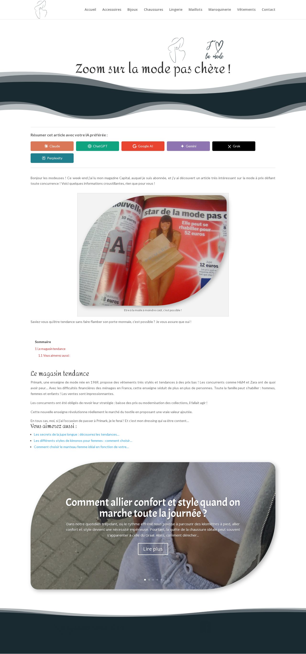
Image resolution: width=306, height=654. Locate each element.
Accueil (90, 10)
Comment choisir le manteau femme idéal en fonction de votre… (81, 447)
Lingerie (175, 10)
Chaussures (153, 10)
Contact (268, 10)
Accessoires (111, 10)
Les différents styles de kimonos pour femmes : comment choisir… (83, 440)
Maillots (195, 10)
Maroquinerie (219, 10)
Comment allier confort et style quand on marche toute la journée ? (153, 507)
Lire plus (153, 549)
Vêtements (246, 10)
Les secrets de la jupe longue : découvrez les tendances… (76, 434)
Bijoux (132, 10)
